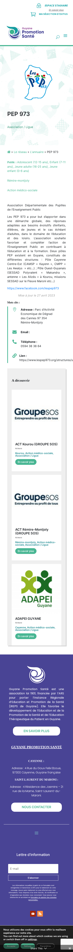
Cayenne (20, 627)
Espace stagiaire (56, 5)
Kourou (19, 453)
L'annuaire (37, 152)
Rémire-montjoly (25, 542)
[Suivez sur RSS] (40, 914)
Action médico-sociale (39, 453)
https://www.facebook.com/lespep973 (33, 288)
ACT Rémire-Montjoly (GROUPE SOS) (31, 531)
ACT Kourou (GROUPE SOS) (36, 444)
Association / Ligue (20, 127)
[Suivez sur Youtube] (33, 914)
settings (32, 939)
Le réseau (20, 152)
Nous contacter (36, 807)
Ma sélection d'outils (53, 14)
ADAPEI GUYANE (28, 618)
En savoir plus (26, 461)
